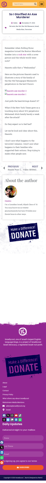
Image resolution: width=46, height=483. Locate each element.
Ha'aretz (12, 26)
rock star (22, 54)
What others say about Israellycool (16, 398)
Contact (6, 391)
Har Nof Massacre (28, 26)
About (5, 383)
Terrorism (28, 29)
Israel (37, 26)
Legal (5, 387)
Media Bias (20, 29)
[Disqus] (23, 288)
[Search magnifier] (35, 4)
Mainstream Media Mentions (13, 402)
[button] (42, 4)
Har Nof (18, 26)
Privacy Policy (8, 394)
